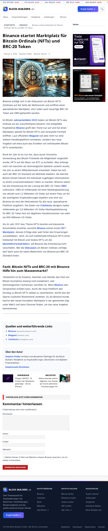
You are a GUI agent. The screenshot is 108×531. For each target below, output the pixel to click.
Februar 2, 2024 (10, 54)
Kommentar (7, 414)
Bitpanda (41, 506)
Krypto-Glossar (92, 494)
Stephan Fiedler (25, 54)
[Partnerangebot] (89, 65)
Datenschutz (90, 527)
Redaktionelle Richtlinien (17, 367)
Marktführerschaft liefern (16, 244)
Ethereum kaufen (68, 498)
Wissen (63, 17)
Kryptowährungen (20, 17)
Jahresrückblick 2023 (25, 120)
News (6, 17)
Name (5, 434)
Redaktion (65, 527)
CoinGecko (46, 205)
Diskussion (30, 247)
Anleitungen (50, 17)
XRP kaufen (66, 506)
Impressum (77, 527)
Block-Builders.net (93, 510)
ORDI (64, 186)
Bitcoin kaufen (67, 494)
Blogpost (34, 135)
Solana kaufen (67, 502)
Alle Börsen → (43, 510)
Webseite (7, 449)
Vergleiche (36, 17)
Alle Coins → (66, 510)
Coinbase (41, 498)
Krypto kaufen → (13, 515)
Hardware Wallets (93, 506)
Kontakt (101, 527)
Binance (37, 54)
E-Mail (5, 441)
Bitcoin (44, 54)
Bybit (39, 502)
